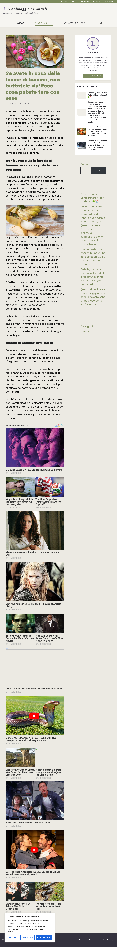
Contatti (74, 1)
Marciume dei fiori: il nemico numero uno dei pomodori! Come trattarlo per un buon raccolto (92, 257)
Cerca (84, 164)
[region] (30, 927)
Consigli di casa (75, 23)
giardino (41, 23)
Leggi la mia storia (93, 76)
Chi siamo (63, 1)
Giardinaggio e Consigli (27, 9)
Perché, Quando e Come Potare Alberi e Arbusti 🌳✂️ (92, 198)
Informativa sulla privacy (91, 1)
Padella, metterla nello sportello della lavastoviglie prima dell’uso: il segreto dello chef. (92, 277)
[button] (101, 23)
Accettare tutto (44, 937)
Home (20, 23)
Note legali (109, 1)
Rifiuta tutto (28, 937)
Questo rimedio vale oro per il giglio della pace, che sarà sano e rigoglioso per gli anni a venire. (93, 297)
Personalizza (14, 937)
